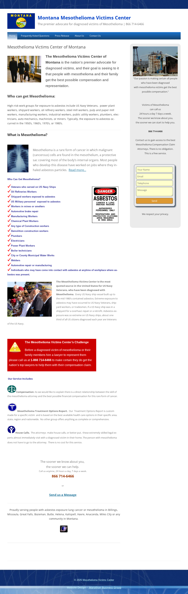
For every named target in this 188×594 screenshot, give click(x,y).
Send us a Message (62, 495)
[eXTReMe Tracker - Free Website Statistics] (64, 531)
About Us (79, 35)
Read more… (77, 170)
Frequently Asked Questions (35, 35)
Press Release (62, 35)
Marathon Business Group (104, 587)
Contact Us (95, 35)
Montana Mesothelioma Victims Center (84, 17)
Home (12, 35)
